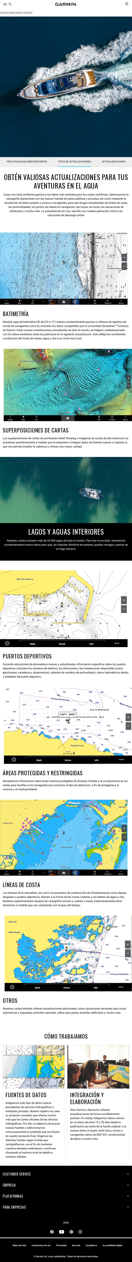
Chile (66, 1222)
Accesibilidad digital (112, 1245)
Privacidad (61, 1245)
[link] (66, 87)
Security (76, 1245)
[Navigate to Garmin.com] (66, 4)
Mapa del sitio (19, 1245)
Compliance (91, 1245)
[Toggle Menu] (2, 3)
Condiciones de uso (41, 1245)
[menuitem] (10, 4)
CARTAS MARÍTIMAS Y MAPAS (16, 12)
